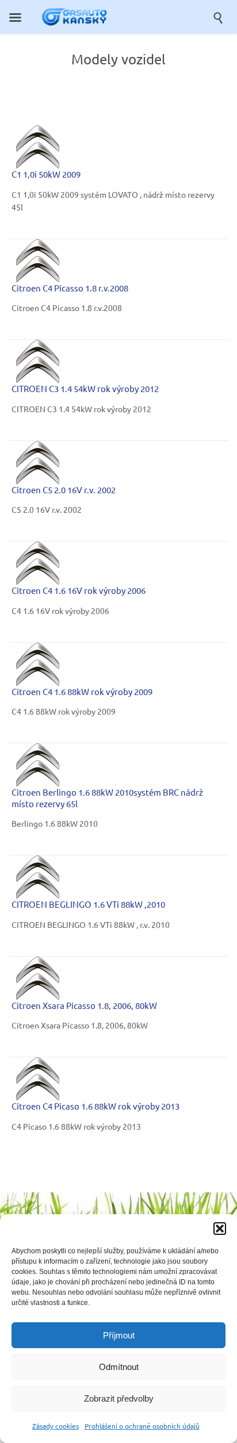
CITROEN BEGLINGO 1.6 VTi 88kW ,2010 (88, 904)
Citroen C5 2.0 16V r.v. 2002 (64, 489)
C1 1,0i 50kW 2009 (46, 173)
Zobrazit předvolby (119, 1398)
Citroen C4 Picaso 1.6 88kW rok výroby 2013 (95, 1105)
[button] (219, 1228)
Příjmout (119, 1335)
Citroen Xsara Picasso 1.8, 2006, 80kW (84, 1005)
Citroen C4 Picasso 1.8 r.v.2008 (70, 287)
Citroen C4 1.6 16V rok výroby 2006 (79, 590)
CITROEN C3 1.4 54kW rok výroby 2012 (85, 388)
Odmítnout (119, 1367)
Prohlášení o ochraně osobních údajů (142, 1425)
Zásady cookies (55, 1425)
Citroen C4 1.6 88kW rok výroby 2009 (82, 691)
